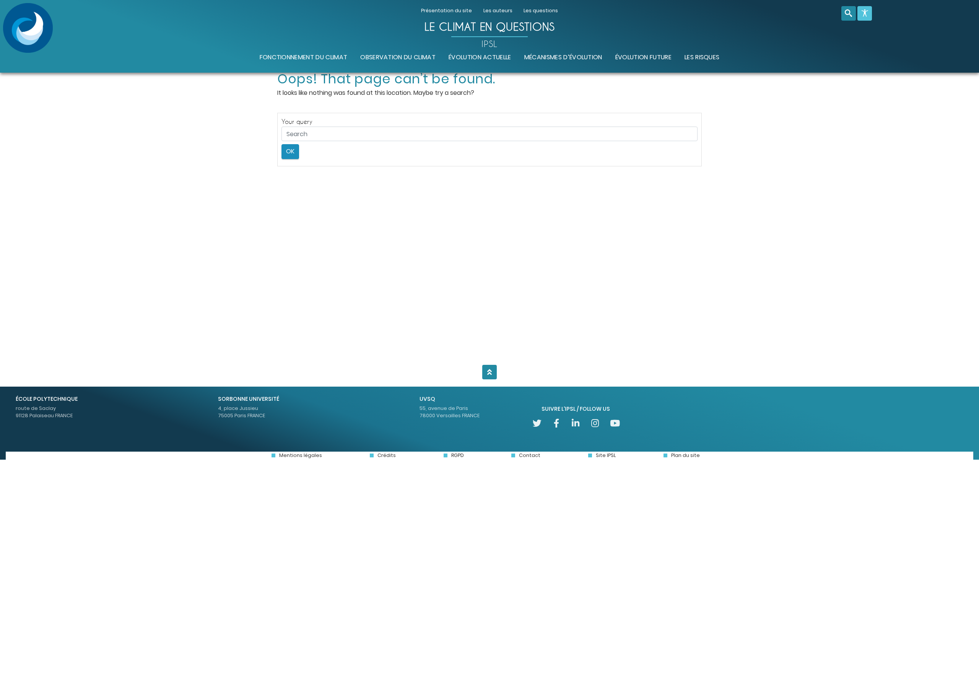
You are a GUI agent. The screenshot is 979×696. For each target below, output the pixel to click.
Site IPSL (606, 455)
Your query (296, 121)
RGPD (457, 455)
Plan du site (685, 455)
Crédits (386, 455)
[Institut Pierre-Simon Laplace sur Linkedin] (575, 423)
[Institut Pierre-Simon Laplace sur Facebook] (556, 423)
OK (290, 151)
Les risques (702, 57)
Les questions (541, 10)
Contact (529, 455)
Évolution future (643, 57)
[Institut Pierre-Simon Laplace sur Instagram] (595, 423)
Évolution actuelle (480, 57)
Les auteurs (497, 10)
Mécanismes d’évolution (563, 57)
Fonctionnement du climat (304, 57)
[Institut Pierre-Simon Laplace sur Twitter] (537, 423)
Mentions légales (300, 455)
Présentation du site (446, 10)
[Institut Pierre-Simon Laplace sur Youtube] (614, 423)
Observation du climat (398, 57)
